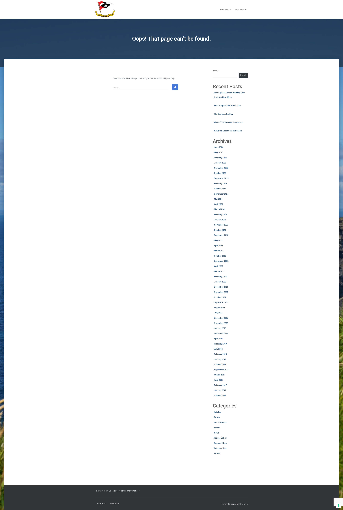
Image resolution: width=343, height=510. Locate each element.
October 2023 (220, 230)
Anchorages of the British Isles (227, 106)
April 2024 (218, 204)
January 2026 (220, 163)
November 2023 (221, 225)
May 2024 (218, 199)
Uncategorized (220, 448)
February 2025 (220, 184)
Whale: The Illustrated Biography (228, 122)
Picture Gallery (220, 438)
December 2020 (221, 318)
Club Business (220, 422)
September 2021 (221, 302)
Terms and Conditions (130, 491)
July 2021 (218, 313)
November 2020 (221, 323)
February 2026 (220, 158)
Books (217, 417)
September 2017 (221, 370)
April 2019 (218, 339)
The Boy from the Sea (223, 114)
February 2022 (220, 277)
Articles (217, 412)
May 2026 (218, 152)
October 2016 (220, 395)
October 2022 (220, 256)
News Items (240, 9)
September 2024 (221, 194)
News (216, 433)
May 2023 (218, 240)
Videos (217, 453)
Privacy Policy (102, 491)
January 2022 (220, 282)
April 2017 (218, 380)
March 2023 (219, 251)
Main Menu (224, 9)
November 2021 (221, 292)
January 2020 (220, 328)
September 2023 (221, 235)
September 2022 (221, 261)
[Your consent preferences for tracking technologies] (338, 505)
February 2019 (220, 344)
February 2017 (220, 385)
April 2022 (218, 266)
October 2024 (220, 189)
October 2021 (220, 297)
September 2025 (221, 178)
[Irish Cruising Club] (105, 9)
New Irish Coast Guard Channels (228, 131)
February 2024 (220, 214)
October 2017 (220, 364)
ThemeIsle (243, 504)
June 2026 (218, 147)
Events (217, 428)
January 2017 (220, 390)
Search (216, 70)
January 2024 (220, 220)
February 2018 (220, 354)
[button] (230, 9)
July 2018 (218, 349)
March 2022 (219, 271)
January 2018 (220, 359)
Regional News (220, 443)
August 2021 (219, 308)
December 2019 (221, 333)
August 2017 (219, 375)
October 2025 (220, 173)
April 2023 (218, 246)
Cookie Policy (114, 491)
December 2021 (221, 287)
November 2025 (221, 168)
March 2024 (219, 209)
